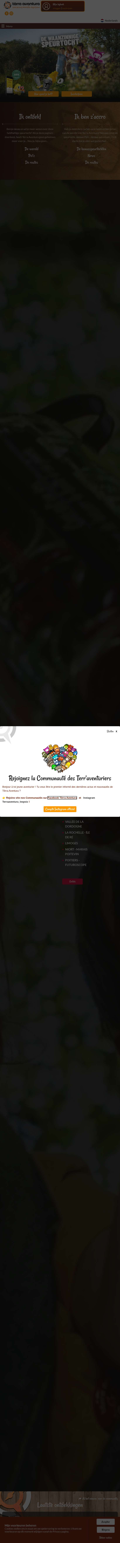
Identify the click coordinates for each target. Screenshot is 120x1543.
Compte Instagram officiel (60, 809)
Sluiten (110, 731)
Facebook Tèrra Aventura (62, 797)
